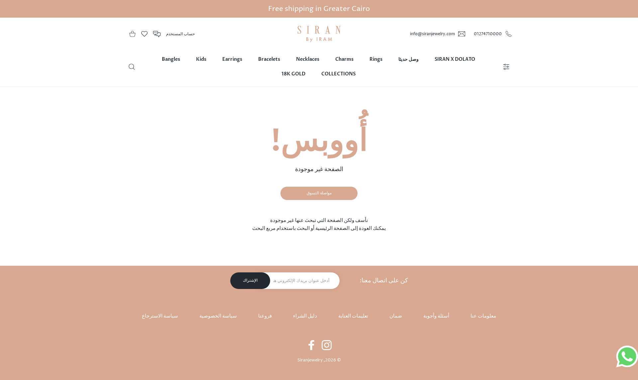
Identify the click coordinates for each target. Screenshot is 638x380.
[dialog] (131, 67)
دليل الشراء (305, 316)
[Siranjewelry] (319, 34)
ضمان (395, 316)
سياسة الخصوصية (218, 316)
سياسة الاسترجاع (160, 316)
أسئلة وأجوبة (436, 316)
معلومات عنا (483, 316)
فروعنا (265, 316)
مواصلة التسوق (319, 193)
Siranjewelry (310, 360)
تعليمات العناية (353, 316)
